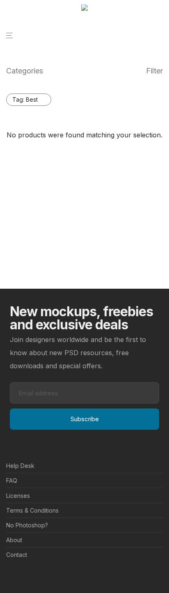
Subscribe (85, 419)
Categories (24, 70)
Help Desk (20, 465)
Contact (16, 554)
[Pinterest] (22, 574)
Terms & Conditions (32, 510)
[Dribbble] (35, 574)
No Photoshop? (27, 525)
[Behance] (9, 574)
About (14, 539)
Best (25, 99)
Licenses (18, 495)
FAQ (11, 480)
